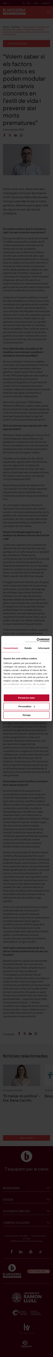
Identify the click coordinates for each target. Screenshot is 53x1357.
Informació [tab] (43, 648)
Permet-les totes (26, 698)
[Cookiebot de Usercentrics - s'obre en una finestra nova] (37, 640)
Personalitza (24, 706)
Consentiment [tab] (10, 648)
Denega (26, 715)
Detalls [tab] (28, 648)
